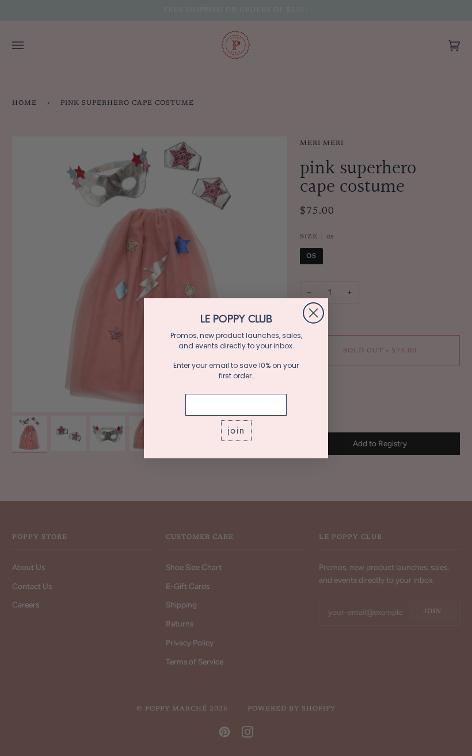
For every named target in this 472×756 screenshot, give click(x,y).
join (236, 430)
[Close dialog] (313, 313)
